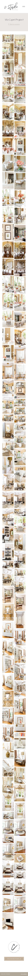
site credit (24, 974)
